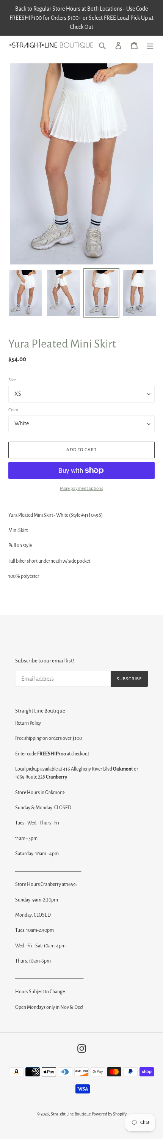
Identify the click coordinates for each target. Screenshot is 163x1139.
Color (13, 409)
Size (12, 380)
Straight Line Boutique (71, 1114)
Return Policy (28, 723)
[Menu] (150, 45)
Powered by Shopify (109, 1114)
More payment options (81, 488)
